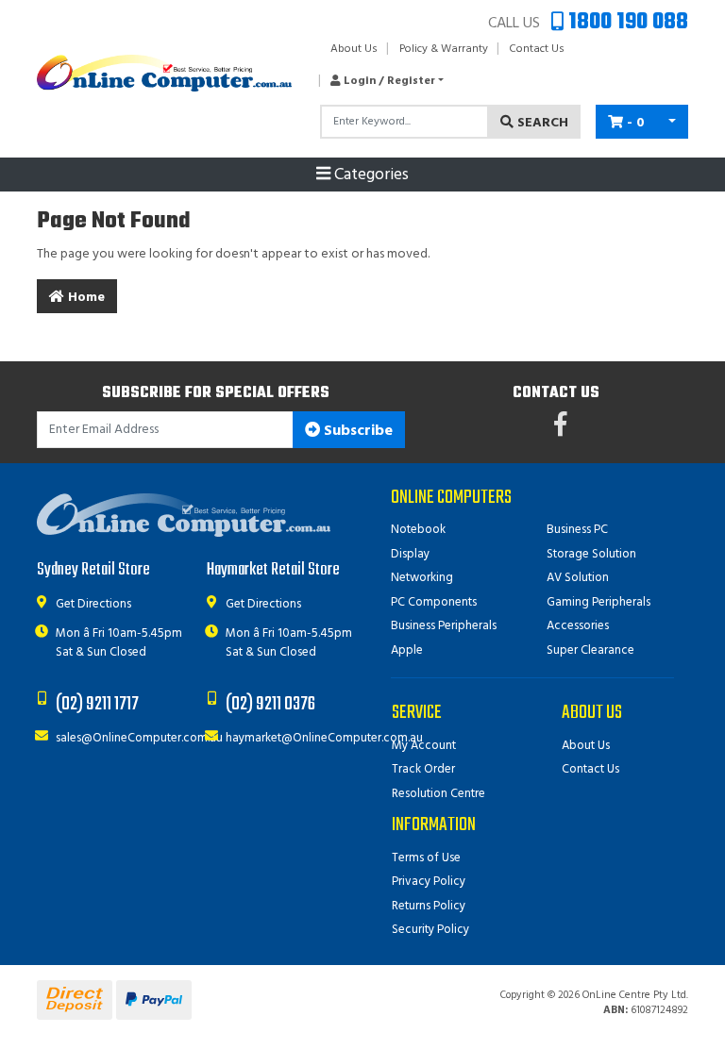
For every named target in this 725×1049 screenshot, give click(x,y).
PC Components (434, 602)
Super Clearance (590, 650)
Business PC (577, 530)
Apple (407, 650)
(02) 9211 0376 (270, 704)
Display (410, 554)
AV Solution (578, 578)
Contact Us (537, 49)
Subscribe (356, 431)
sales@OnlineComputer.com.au (139, 738)
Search (541, 123)
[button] (382, 81)
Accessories (578, 626)
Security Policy (430, 930)
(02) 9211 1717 (97, 704)
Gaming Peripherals (598, 602)
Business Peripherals (444, 626)
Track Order (423, 769)
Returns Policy (428, 906)
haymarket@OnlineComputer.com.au (324, 738)
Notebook (418, 530)
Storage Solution (591, 554)
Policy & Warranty (443, 49)
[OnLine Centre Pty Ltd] (164, 73)
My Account (424, 746)
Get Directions (93, 604)
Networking (422, 578)
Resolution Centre (438, 794)
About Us (354, 49)
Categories (369, 175)
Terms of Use (426, 858)
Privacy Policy (428, 881)
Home (84, 297)
